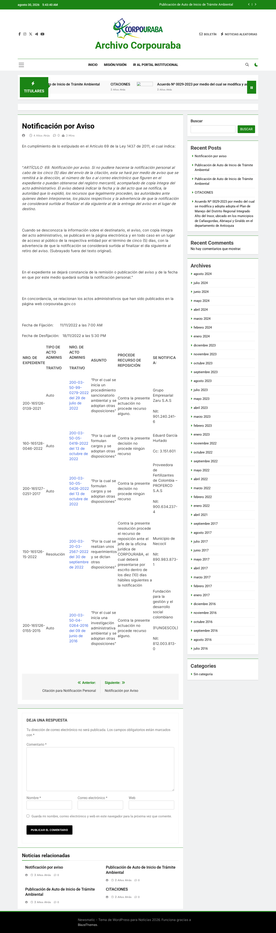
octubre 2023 (203, 363)
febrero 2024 (203, 327)
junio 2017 (201, 550)
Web (132, 798)
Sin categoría (203, 674)
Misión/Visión (115, 65)
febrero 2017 (203, 586)
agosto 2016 (203, 640)
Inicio (92, 65)
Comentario (37, 744)
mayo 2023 (201, 399)
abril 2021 (201, 515)
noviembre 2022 (205, 443)
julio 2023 (201, 390)
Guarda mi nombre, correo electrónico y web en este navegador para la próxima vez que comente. (101, 816)
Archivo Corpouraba (138, 45)
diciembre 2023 (205, 345)
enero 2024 (202, 336)
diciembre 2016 (205, 604)
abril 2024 (201, 310)
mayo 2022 (201, 470)
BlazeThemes (87, 925)
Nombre (34, 798)
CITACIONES (103, 84)
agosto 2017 (203, 533)
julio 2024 (201, 283)
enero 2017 (202, 595)
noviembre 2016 (205, 613)
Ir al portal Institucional (155, 65)
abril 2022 (201, 479)
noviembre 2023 (205, 354)
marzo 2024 (202, 319)
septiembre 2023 (206, 372)
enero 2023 (202, 434)
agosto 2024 (203, 274)
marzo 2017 (202, 577)
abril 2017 (201, 568)
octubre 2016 (203, 622)
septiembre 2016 (206, 631)
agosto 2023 (203, 381)
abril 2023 (201, 408)
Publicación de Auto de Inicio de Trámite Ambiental (196, 4)
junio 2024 (201, 292)
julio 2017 (201, 541)
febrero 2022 (203, 497)
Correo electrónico (92, 798)
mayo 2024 (201, 301)
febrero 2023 (203, 426)
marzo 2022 (202, 488)
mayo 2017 (201, 559)
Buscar (197, 121)
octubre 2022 (203, 452)
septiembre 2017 (206, 524)
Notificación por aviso (44, 867)
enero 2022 (202, 506)
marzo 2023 (202, 417)
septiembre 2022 (206, 461)
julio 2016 (201, 648)
